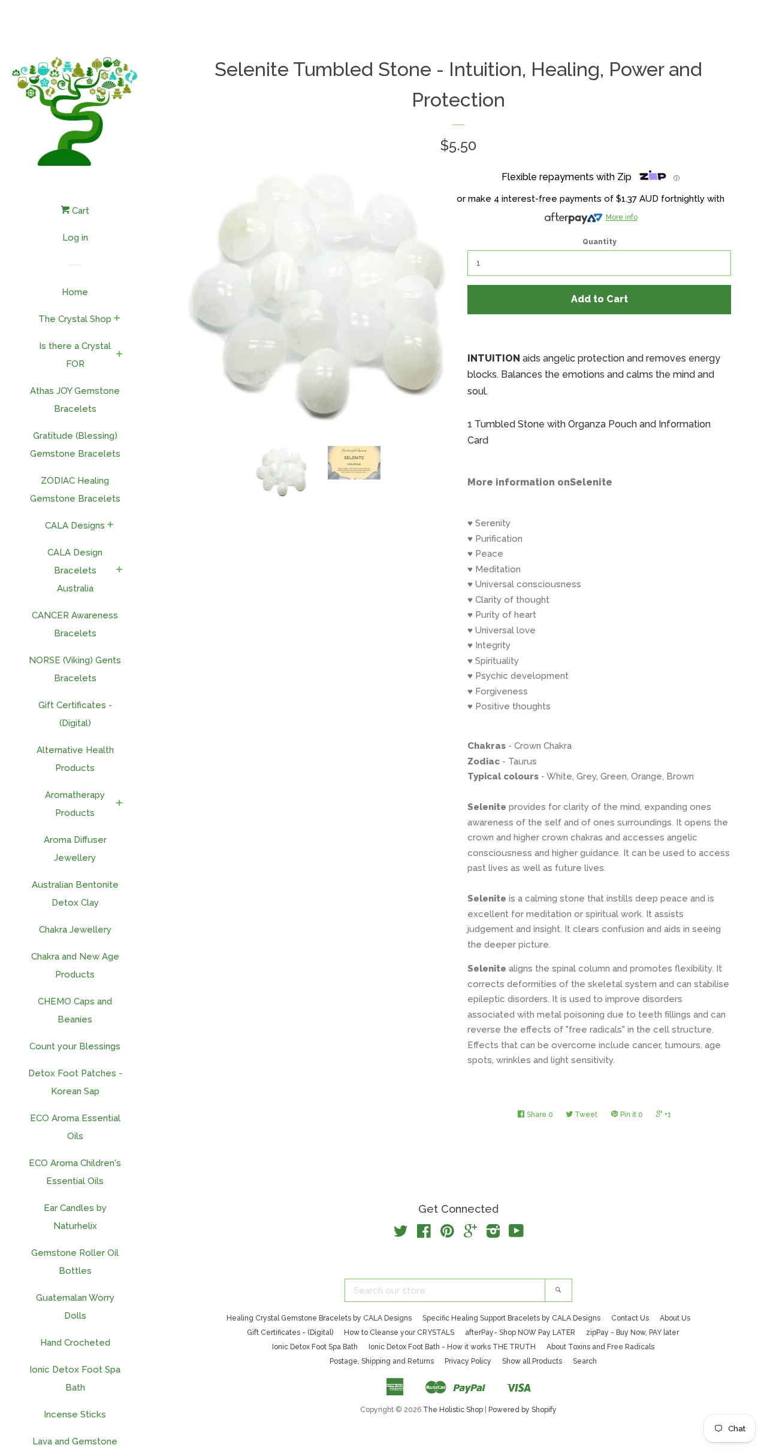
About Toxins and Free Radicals (600, 1347)
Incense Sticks (75, 1414)
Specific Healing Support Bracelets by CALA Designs (511, 1318)
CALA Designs (75, 525)
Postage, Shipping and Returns (382, 1361)
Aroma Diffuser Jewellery (75, 848)
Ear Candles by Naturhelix (75, 1217)
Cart (79, 210)
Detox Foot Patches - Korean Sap (75, 1082)
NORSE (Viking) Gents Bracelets (75, 669)
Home (75, 292)
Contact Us (630, 1318)
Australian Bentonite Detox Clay (75, 893)
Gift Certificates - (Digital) (75, 714)
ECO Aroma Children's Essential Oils (75, 1172)
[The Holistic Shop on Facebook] (423, 1233)
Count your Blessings (74, 1046)
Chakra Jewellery (75, 929)
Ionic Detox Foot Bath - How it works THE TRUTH (452, 1347)
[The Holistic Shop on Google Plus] (470, 1233)
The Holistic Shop (453, 1410)
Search (585, 1361)
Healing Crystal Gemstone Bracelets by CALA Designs (319, 1318)
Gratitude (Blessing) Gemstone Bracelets (75, 444)
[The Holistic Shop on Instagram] (493, 1233)
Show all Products (532, 1361)
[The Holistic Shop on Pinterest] (447, 1233)
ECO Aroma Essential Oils (75, 1127)
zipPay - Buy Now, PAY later (632, 1332)
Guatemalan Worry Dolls (75, 1306)
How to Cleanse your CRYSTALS (399, 1332)
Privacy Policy (468, 1361)
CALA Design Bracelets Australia (74, 570)
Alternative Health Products (75, 759)
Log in (75, 237)
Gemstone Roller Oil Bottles (75, 1261)
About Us (675, 1318)
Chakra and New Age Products (75, 965)
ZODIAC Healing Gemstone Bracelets (75, 489)
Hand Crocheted (75, 1342)
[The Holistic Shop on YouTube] (516, 1233)
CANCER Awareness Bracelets (75, 624)
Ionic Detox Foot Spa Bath (74, 1378)
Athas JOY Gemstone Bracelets (75, 399)
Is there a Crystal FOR (75, 355)
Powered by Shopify (522, 1410)
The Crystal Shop (74, 319)
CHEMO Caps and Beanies (75, 1010)
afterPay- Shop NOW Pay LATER (520, 1332)
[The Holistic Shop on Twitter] (401, 1233)
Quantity (599, 242)
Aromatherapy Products (75, 804)
